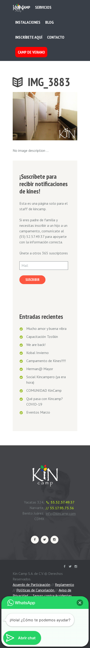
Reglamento (64, 584)
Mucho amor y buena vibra (46, 328)
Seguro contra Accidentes (52, 595)
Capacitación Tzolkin (42, 336)
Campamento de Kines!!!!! (46, 360)
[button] (80, 602)
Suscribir (32, 279)
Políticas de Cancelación (35, 590)
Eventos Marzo (38, 412)
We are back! (35, 344)
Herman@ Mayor (39, 368)
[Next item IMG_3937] (61, 116)
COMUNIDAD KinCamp (44, 390)
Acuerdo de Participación (31, 584)
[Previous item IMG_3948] (29, 116)
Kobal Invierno (37, 352)
